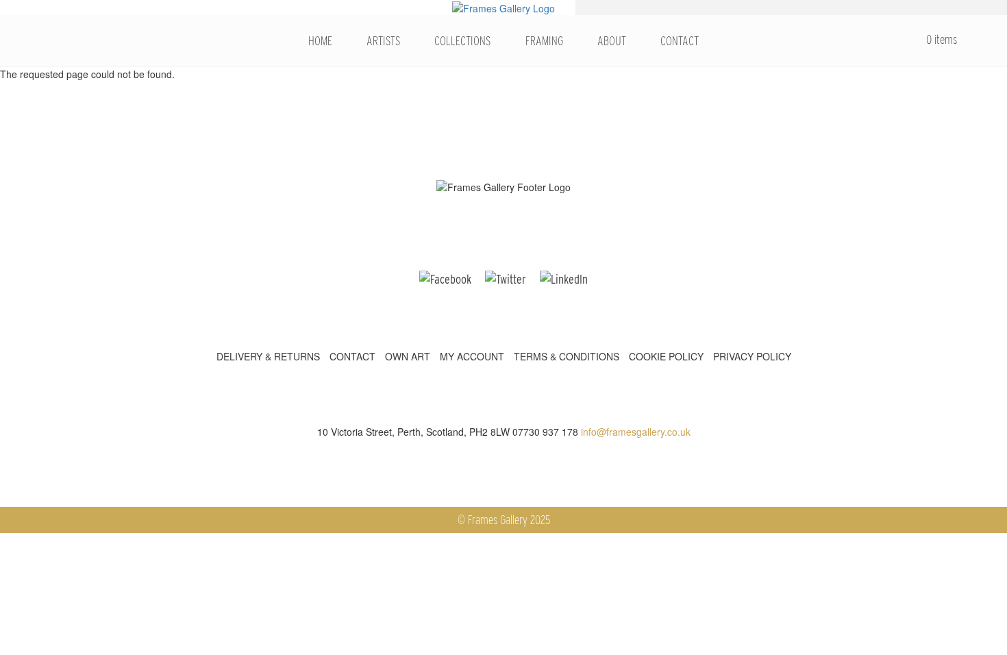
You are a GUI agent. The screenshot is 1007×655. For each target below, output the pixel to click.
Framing (544, 41)
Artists (383, 41)
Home (320, 41)
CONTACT (352, 356)
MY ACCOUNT (472, 356)
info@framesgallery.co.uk (636, 431)
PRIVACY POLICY (752, 356)
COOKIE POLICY (666, 356)
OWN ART (407, 356)
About (611, 41)
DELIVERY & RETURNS (268, 356)
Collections (462, 41)
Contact (679, 41)
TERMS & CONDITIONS (566, 356)
